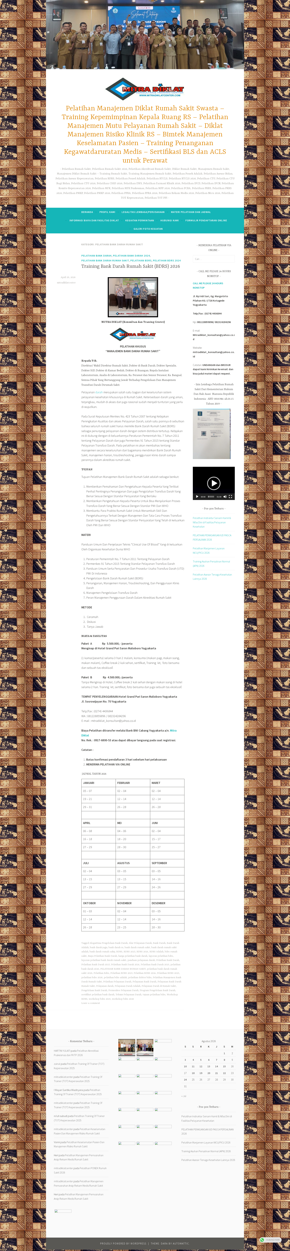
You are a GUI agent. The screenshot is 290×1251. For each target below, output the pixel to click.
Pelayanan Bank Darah (144, 981)
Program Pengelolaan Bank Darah (157, 990)
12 (201, 1066)
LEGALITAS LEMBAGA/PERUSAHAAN (143, 212)
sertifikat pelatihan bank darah (97, 994)
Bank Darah (159, 943)
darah (99, 392)
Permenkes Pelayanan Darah (123, 990)
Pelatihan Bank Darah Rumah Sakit (105, 260)
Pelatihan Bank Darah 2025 (155, 964)
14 (216, 1066)
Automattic (181, 1243)
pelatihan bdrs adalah (115, 977)
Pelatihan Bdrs (101, 973)
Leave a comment (90, 1003)
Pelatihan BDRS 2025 (168, 973)
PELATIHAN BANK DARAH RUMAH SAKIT (123, 969)
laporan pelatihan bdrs (161, 956)
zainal (57, 1063)
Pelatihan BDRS (141, 260)
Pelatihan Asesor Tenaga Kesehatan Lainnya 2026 (208, 1160)
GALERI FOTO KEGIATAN (148, 228)
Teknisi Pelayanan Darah (128, 994)
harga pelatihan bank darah (132, 956)
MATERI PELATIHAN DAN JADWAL (191, 212)
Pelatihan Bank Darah (96, 255)
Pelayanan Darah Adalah (127, 986)
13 (208, 1066)
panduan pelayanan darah (141, 960)
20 (208, 1073)
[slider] (211, 496)
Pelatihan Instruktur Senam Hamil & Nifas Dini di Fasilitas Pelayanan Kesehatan (212, 522)
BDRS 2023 (129, 951)
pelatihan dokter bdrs (140, 977)
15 (224, 1066)
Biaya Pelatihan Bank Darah (102, 956)
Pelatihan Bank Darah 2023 (95, 964)
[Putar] (197, 496)
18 (193, 1073)
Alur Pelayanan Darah (140, 943)
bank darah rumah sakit (137, 947)
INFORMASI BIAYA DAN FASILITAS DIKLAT (94, 220)
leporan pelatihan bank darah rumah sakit (103, 960)
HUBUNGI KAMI (169, 220)
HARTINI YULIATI (62, 1050)
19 (201, 1073)
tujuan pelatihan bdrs (154, 994)
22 (224, 1073)
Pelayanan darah (104, 986)
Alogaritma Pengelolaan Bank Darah (109, 943)
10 (185, 1066)
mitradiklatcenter (66, 282)
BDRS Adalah (156, 951)
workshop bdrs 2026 (123, 999)
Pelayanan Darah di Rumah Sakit (159, 986)
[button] (214, 483)
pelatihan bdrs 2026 (92, 977)
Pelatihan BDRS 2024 (167, 260)
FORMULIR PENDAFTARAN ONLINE (206, 220)
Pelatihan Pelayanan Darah (117, 981)
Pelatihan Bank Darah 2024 (131, 255)
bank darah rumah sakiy (102, 951)
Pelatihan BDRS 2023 (121, 973)
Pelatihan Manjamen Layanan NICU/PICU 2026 (205, 1142)
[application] (214, 483)
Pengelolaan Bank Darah (94, 990)
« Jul (183, 1096)
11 (193, 1066)
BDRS (119, 951)
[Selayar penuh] (230, 496)
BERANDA (87, 212)
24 (185, 1079)
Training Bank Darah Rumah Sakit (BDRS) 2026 (130, 266)
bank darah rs (116, 947)
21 (216, 1073)
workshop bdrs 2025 (100, 999)
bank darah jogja (98, 947)
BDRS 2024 (142, 951)
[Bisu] (225, 496)
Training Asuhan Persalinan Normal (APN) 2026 (206, 1151)
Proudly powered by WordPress (123, 1243)
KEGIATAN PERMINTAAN (139, 220)
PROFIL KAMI (107, 212)
